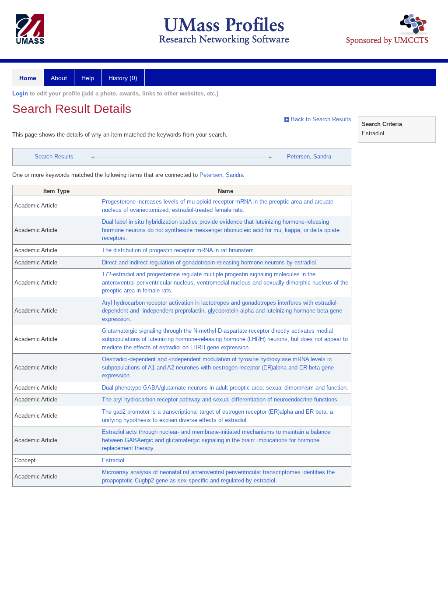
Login (20, 93)
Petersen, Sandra (309, 156)
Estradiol (113, 460)
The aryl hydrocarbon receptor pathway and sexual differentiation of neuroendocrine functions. (220, 399)
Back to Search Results (320, 119)
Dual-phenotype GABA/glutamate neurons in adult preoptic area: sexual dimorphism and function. (225, 387)
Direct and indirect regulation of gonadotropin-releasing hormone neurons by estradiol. (210, 262)
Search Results (54, 156)
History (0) (122, 77)
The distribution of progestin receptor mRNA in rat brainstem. (179, 250)
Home (27, 77)
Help (87, 77)
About (59, 77)
